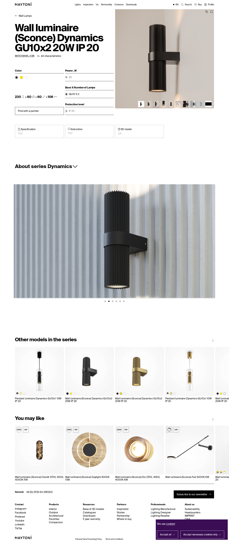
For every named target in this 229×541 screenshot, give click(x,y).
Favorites (54, 519)
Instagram (20, 508)
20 (70, 77)
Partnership (106, 4)
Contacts (119, 4)
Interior (53, 509)
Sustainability (192, 509)
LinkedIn (19, 524)
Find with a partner (28, 110)
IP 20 (72, 111)
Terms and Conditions (114, 539)
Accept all (165, 534)
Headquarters (192, 512)
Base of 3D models (93, 509)
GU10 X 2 (74, 94)
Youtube (19, 520)
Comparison (56, 522)
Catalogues (89, 512)
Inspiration (88, 4)
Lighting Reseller (160, 515)
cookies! (170, 523)
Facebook (20, 512)
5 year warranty (91, 519)
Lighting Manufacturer (163, 509)
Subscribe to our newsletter (192, 494)
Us (97, 4)
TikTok (18, 528)
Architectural (56, 515)
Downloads (131, 4)
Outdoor (53, 512)
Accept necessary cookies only (200, 534)
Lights (78, 4)
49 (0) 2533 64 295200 (39, 492)
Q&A (187, 519)
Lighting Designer (161, 512)
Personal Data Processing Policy (88, 539)
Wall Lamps (25, 15)
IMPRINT (190, 515)
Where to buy (124, 519)
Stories (121, 512)
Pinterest (20, 516)
